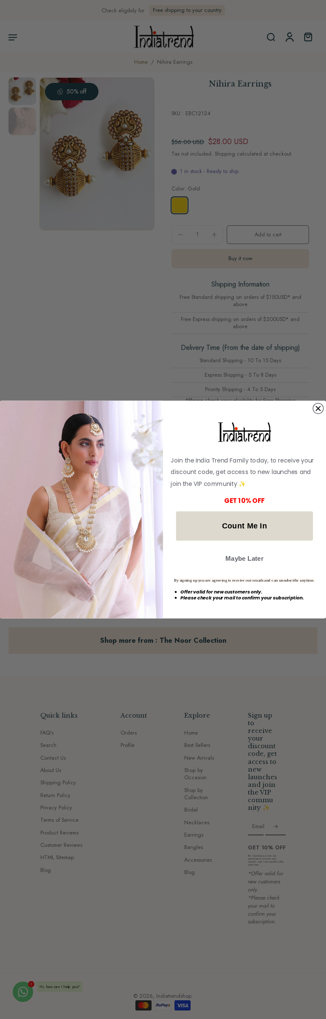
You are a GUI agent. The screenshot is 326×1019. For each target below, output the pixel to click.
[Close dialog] (318, 408)
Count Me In (244, 525)
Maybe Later (244, 558)
